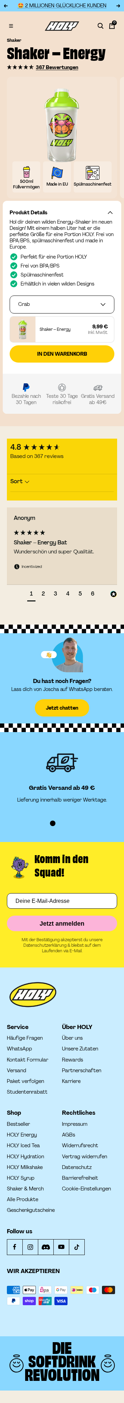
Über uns (72, 1038)
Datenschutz (77, 1167)
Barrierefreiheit (80, 1178)
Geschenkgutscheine (31, 1210)
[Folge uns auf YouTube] (61, 1247)
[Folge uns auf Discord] (45, 1247)
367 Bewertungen (57, 67)
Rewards (72, 1060)
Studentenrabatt (27, 1092)
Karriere (71, 1081)
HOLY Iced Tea (23, 1145)
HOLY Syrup (20, 1178)
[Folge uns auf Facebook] (14, 1247)
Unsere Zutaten (80, 1049)
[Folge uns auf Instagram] (30, 1247)
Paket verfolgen (25, 1081)
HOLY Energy (22, 1135)
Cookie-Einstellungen (86, 1189)
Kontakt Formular (27, 1060)
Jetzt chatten (62, 708)
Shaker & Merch (25, 1189)
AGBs (68, 1135)
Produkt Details (28, 212)
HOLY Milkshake (25, 1167)
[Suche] (100, 26)
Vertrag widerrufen (84, 1156)
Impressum (74, 1124)
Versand (16, 1070)
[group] (62, 447)
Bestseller (18, 1124)
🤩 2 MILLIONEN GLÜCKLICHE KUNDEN (62, 6)
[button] (20, 67)
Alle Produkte (22, 1199)
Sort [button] (17, 481)
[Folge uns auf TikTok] (76, 1247)
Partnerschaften (81, 1070)
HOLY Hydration (25, 1156)
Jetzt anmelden (62, 923)
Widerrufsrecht (80, 1145)
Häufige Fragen (25, 1038)
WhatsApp (19, 1049)
